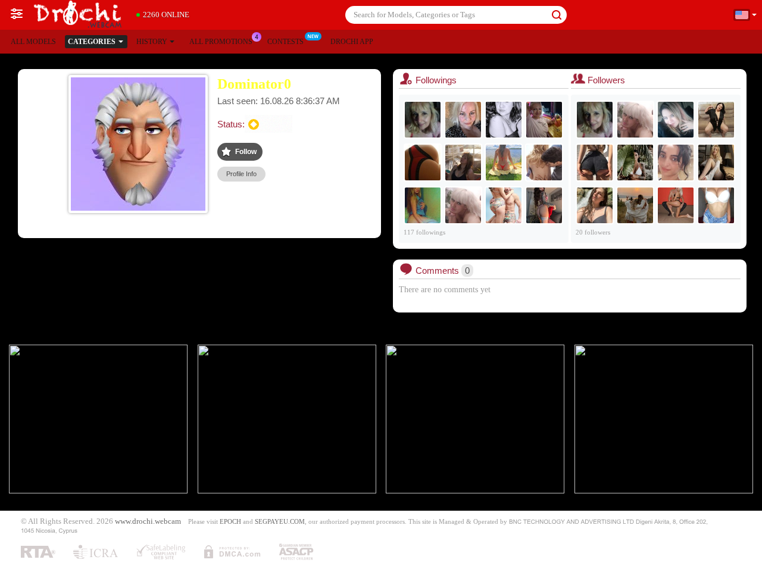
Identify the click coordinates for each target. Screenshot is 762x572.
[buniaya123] (423, 162)
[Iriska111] (463, 120)
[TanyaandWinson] (676, 205)
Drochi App (351, 41)
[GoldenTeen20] (716, 205)
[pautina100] (423, 120)
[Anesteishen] (544, 120)
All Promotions (220, 41)
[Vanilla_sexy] (504, 162)
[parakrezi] (544, 162)
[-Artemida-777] (676, 120)
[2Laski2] (635, 205)
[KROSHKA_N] (635, 162)
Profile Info (241, 173)
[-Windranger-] (463, 162)
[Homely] (595, 205)
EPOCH (230, 521)
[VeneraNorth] (595, 162)
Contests (285, 41)
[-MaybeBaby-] (544, 205)
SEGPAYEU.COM (280, 521)
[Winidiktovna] (716, 120)
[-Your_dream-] (504, 120)
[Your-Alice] (716, 162)
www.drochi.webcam (148, 521)
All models (33, 41)
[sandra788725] (504, 205)
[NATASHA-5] (463, 205)
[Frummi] (423, 205)
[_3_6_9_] (676, 162)
